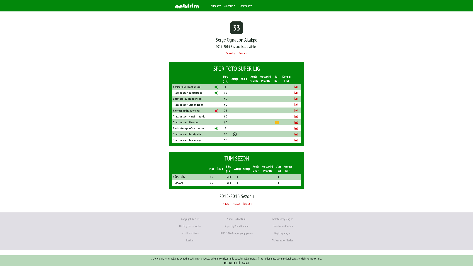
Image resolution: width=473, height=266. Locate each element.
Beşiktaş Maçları (282, 233)
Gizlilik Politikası (190, 233)
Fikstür (236, 203)
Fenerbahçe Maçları (283, 226)
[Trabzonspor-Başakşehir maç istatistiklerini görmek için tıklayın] (296, 134)
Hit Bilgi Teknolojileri (190, 226)
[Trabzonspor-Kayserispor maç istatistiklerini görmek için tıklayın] (296, 93)
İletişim (190, 240)
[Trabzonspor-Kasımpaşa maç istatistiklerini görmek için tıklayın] (296, 140)
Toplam (243, 53)
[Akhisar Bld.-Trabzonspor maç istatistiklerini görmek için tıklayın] (296, 87)
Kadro (226, 203)
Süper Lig (230, 53)
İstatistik (248, 203)
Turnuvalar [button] (244, 6)
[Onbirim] (187, 6)
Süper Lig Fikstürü (236, 219)
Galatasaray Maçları (282, 219)
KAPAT (245, 263)
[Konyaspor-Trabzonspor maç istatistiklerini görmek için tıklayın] (296, 110)
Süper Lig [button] (228, 6)
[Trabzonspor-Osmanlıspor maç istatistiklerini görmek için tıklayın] (296, 104)
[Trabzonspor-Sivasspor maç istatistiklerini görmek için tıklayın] (296, 122)
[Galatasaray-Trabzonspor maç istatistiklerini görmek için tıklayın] (296, 98)
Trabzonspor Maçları (283, 240)
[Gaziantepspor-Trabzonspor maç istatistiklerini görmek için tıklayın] (296, 128)
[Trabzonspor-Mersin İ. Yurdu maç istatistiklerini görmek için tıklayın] (296, 116)
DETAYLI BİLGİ (232, 263)
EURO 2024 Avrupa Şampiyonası (236, 233)
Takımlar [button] (214, 6)
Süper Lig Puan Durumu (236, 226)
